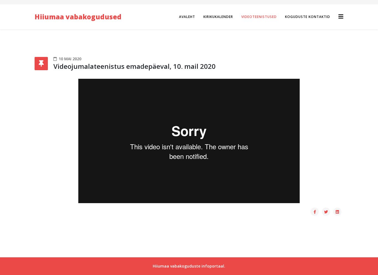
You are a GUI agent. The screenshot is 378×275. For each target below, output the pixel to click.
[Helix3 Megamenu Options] (340, 16)
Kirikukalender (218, 16)
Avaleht (187, 16)
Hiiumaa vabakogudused (78, 16)
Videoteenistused (259, 16)
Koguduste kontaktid (307, 16)
